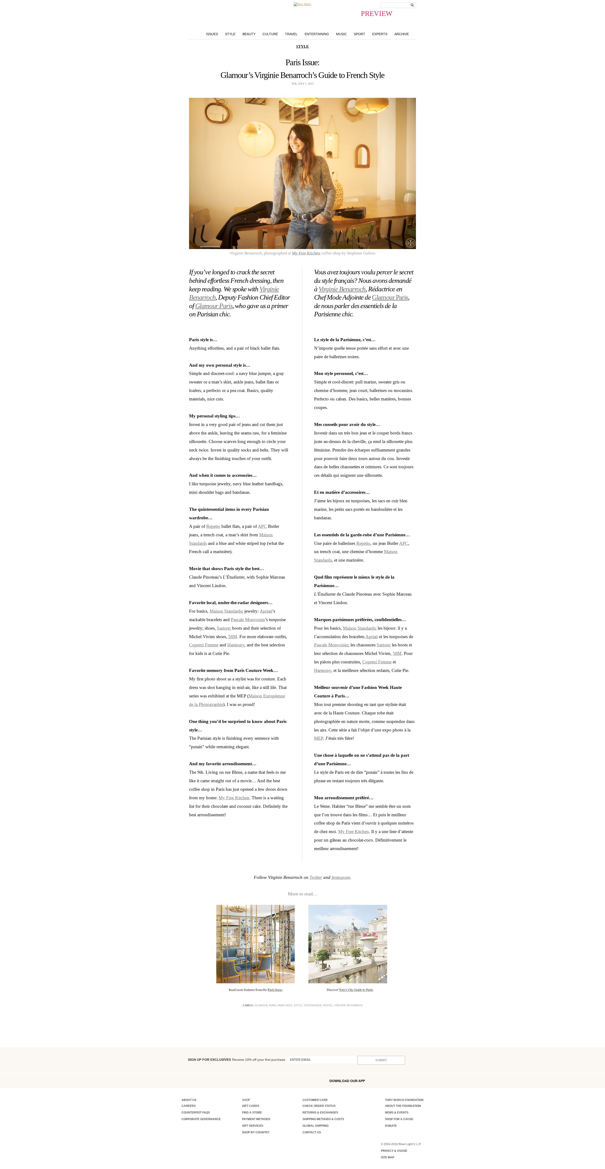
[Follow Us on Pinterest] (233, 1080)
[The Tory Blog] (302, 4)
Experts (379, 34)
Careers (189, 1106)
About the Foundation (403, 1106)
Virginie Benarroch (342, 289)
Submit (381, 1060)
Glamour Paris (213, 305)
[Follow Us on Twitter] (223, 1080)
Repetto (213, 526)
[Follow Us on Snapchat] (203, 1080)
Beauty (248, 34)
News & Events (396, 1112)
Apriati (266, 611)
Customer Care (315, 1100)
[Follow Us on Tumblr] (213, 1080)
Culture (270, 34)
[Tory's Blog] (255, 1082)
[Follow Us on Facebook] (183, 1080)
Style (230, 34)
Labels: (248, 1005)
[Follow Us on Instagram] (193, 1080)
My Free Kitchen (306, 253)
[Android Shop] (410, 1080)
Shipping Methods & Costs (323, 1119)
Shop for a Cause (399, 1119)
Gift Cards (250, 1106)
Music (341, 34)
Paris (272, 1005)
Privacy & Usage (394, 1150)
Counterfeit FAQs (196, 1112)
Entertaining (317, 34)
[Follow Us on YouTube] (244, 1081)
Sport (359, 34)
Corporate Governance (201, 1119)
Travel (291, 34)
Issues (212, 34)
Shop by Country (256, 1132)
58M (232, 636)
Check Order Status (319, 1106)
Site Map (387, 1157)
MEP (318, 738)
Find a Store (252, 1112)
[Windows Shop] (420, 1080)
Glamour (261, 1005)
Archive (401, 34)
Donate (391, 1125)
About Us (189, 1100)
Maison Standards (226, 611)
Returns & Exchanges (320, 1112)
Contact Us (311, 1132)
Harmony (235, 644)
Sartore (223, 628)
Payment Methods (256, 1119)
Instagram (341, 877)
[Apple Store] (399, 1080)
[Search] (412, 5)
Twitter (316, 877)
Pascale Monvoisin (248, 619)
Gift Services (252, 1125)
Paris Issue (285, 1005)
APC (262, 526)
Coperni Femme (203, 644)
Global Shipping (315, 1125)
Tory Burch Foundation (404, 1100)
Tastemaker (312, 1005)
